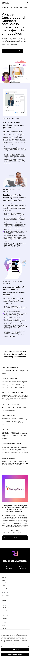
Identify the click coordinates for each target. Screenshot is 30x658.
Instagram (5, 618)
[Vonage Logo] (6, 3)
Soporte (3, 585)
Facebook (5, 607)
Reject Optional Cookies (15, 654)
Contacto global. (5, 588)
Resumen (5, 7)
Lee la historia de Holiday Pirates (15, 538)
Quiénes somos (5, 595)
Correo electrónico (8, 567)
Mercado (4, 577)
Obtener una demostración (12, 51)
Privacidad (4, 628)
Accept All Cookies (15, 649)
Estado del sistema (6, 582)
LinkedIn (5, 610)
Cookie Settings (15, 645)
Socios (3, 580)
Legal (3, 625)
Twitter (4, 613)
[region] (15, 644)
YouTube (5, 615)
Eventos (3, 598)
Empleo (3, 600)
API (11, 7)
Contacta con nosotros (23, 567)
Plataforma (18, 7)
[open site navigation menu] (27, 3)
